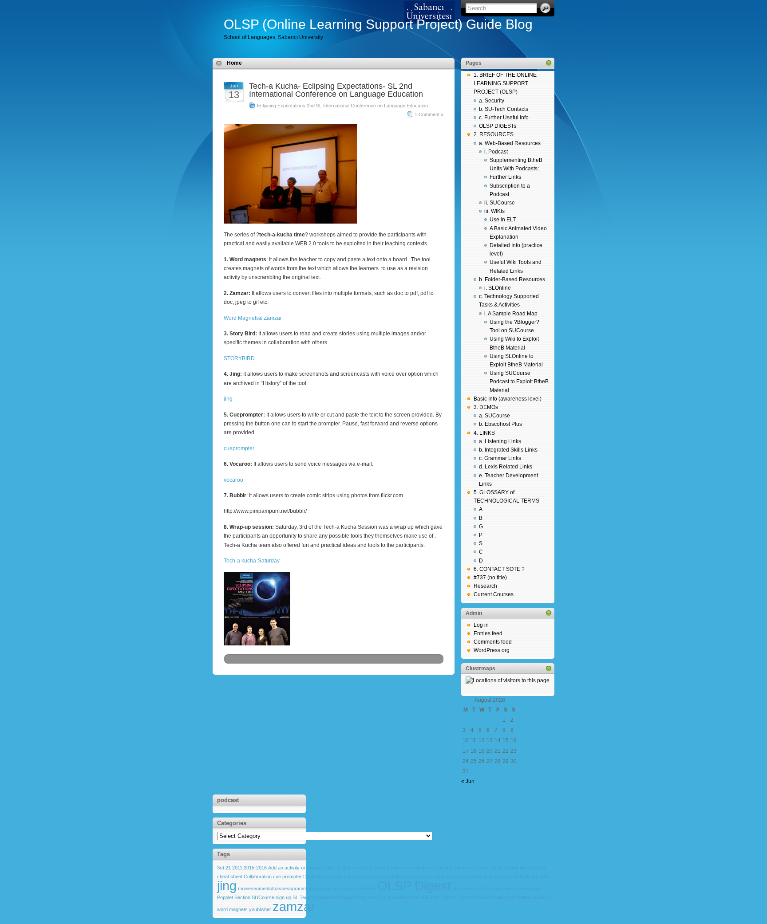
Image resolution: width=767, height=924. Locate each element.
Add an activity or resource (297, 867)
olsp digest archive (472, 888)
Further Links (505, 177)
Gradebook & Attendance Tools (496, 876)
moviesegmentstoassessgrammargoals (280, 888)
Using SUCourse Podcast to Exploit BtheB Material (519, 381)
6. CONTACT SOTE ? (499, 569)
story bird (366, 897)
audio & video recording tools (405, 867)
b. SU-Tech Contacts (503, 109)
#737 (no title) (490, 577)
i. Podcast (496, 152)
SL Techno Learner (313, 897)
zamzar (294, 906)
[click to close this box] (548, 63)
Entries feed (488, 633)
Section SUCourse (254, 897)
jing (228, 399)
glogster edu (448, 876)
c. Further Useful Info (504, 117)
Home (234, 63)
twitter (524, 897)
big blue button (452, 867)
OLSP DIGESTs (497, 126)
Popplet (225, 897)
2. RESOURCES (494, 134)
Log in (481, 625)
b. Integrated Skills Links (508, 450)
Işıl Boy (540, 876)
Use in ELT (503, 219)
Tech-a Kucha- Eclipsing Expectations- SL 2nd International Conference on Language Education (336, 90)
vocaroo (233, 480)
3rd (220, 867)
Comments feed (493, 642)
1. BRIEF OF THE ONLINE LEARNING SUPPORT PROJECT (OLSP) (505, 83)
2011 (237, 867)
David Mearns (318, 876)
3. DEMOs (486, 407)
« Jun (467, 781)
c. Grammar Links (500, 458)
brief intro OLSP (487, 867)
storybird (344, 897)
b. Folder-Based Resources (512, 279)
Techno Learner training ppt (487, 897)
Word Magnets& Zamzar (253, 318)
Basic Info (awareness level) (508, 399)
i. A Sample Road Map (511, 314)
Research (485, 586)
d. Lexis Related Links (505, 467)
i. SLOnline (497, 288)
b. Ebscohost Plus (500, 424)
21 (228, 867)
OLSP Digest (414, 885)
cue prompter (287, 876)
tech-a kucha (425, 897)
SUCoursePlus (393, 897)
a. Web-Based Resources (510, 143)
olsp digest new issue (517, 888)
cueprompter (239, 448)
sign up (283, 897)
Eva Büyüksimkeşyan (389, 876)
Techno (448, 897)
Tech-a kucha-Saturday (252, 561)
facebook (424, 876)
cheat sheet (229, 876)
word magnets (232, 909)
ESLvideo (354, 876)
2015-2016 (255, 867)
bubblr (511, 867)
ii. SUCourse (499, 203)
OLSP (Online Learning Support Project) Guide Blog (378, 24)
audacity (363, 867)
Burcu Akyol (533, 867)
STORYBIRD (239, 358)
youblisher (260, 909)
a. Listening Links (500, 441)
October (367, 888)
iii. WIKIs (494, 211)
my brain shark (340, 888)
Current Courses (494, 594)
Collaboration (258, 876)
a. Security (491, 101)
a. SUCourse (494, 416)
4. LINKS (484, 433)
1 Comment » (429, 114)
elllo (339, 876)
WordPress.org (492, 650)
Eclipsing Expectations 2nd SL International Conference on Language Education (342, 105)
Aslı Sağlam (340, 867)
